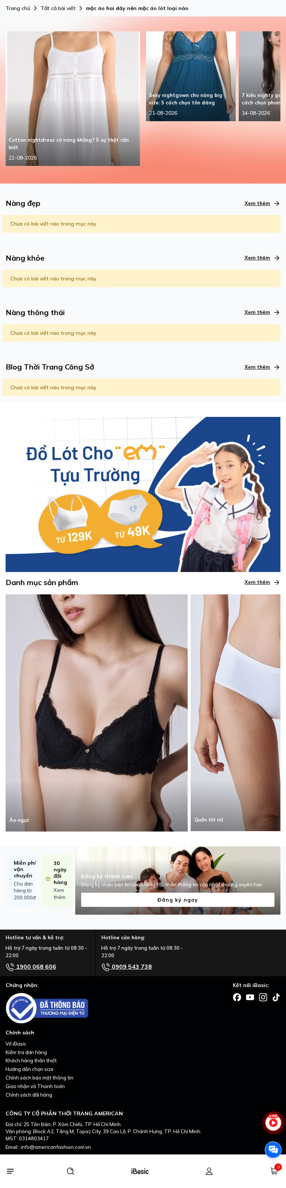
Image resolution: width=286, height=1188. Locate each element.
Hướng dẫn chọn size (30, 1069)
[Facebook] (237, 996)
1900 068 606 (35, 966)
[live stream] (273, 1126)
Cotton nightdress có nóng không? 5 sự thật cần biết (69, 143)
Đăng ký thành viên (107, 876)
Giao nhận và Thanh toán (35, 1086)
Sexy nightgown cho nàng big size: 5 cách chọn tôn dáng (185, 99)
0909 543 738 (131, 966)
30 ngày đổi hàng (60, 872)
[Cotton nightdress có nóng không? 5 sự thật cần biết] (73, 98)
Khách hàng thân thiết (31, 1060)
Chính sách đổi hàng (29, 1095)
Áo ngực (19, 820)
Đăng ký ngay (178, 899)
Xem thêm (257, 203)
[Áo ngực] (97, 712)
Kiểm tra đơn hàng (26, 1052)
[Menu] (10, 1171)
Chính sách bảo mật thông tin (39, 1078)
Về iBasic (16, 1044)
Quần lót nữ (208, 820)
